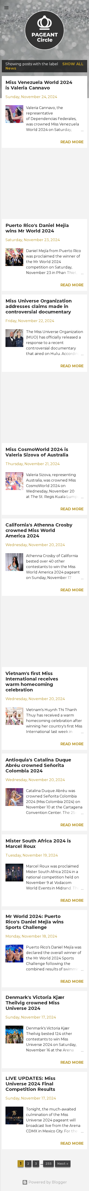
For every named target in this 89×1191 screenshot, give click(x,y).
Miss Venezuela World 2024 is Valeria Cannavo (38, 85)
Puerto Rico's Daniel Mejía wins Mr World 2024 (37, 228)
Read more (72, 142)
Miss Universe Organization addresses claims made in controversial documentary (38, 306)
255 (48, 1164)
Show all (73, 64)
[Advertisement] (44, 183)
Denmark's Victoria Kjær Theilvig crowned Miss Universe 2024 (34, 1003)
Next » (62, 1164)
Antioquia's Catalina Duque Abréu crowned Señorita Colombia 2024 (38, 765)
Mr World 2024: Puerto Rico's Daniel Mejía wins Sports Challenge (34, 922)
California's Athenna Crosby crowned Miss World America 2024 (38, 530)
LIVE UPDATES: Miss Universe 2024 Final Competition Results (30, 1084)
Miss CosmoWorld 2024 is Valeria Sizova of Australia (36, 452)
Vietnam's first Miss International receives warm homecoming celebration (31, 682)
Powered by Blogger (47, 1182)
